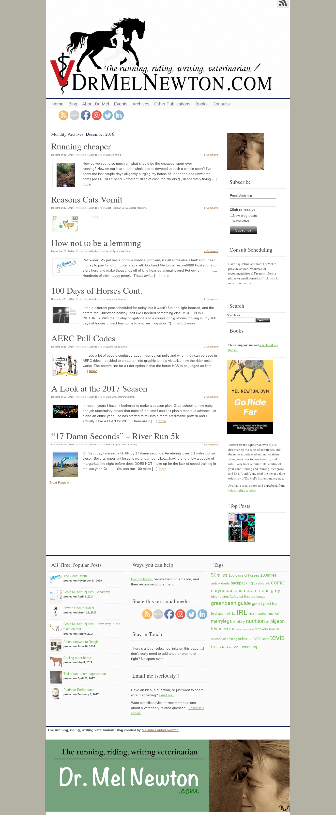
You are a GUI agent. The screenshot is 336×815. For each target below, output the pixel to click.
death (250, 591)
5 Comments (211, 154)
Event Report (113, 444)
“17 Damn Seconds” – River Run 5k (115, 436)
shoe (265, 639)
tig (214, 646)
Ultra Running (113, 154)
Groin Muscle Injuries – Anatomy (86, 592)
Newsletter (241, 221)
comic (278, 583)
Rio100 (274, 629)
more (87, 184)
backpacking (242, 583)
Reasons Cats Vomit (86, 199)
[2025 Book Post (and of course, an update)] (241, 528)
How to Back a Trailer (78, 608)
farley (234, 596)
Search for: (234, 315)
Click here (268, 278)
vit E (237, 647)
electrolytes (220, 596)
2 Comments (211, 299)
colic (267, 583)
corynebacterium (228, 590)
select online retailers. (242, 490)
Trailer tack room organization (84, 674)
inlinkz (231, 613)
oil (267, 622)
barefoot (259, 583)
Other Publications (172, 104)
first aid (249, 596)
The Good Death (75, 576)
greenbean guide (231, 603)
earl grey (271, 590)
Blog (72, 104)
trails (221, 647)
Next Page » (59, 482)
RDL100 (228, 629)
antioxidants (220, 583)
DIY (258, 591)
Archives (140, 104)
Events (120, 104)
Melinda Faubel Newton (160, 730)
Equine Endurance (116, 299)
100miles (268, 575)
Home (57, 104)
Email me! (166, 695)
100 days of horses (244, 575)
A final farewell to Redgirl (81, 642)
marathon (261, 613)
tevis (277, 637)
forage (260, 596)
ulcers (229, 647)
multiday (239, 622)
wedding (249, 647)
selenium (245, 639)
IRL (242, 612)
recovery (261, 629)
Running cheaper (81, 146)
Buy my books (141, 579)
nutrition (255, 621)
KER (251, 613)
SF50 (257, 639)
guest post (261, 603)
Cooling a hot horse (77, 658)
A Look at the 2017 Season (99, 388)
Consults (221, 104)
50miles (219, 575)
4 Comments (211, 251)
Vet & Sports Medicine (134, 207)
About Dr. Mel (95, 104)
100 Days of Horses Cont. (96, 290)
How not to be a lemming (96, 242)
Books (201, 104)
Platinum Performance (79, 690)
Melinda (93, 154)
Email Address (241, 196)
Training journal (126, 396)
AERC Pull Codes (83, 338)
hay (274, 604)
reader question (244, 629)
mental (274, 613)
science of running (224, 639)
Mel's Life (111, 396)
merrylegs (221, 621)
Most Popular (113, 207)
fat (241, 596)
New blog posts (245, 216)
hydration (218, 613)
